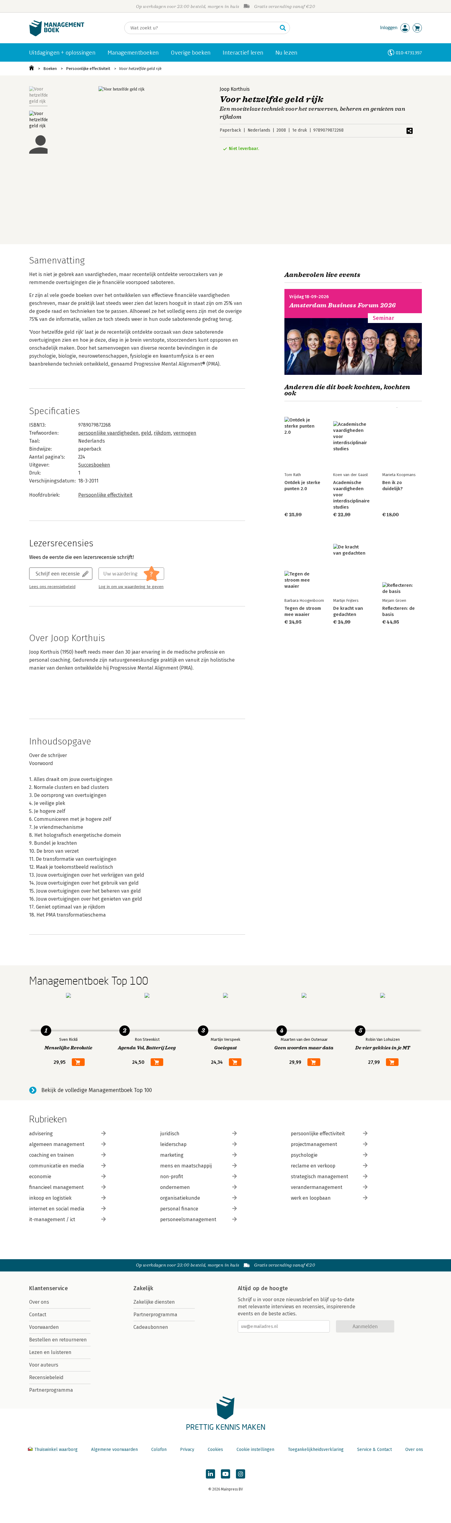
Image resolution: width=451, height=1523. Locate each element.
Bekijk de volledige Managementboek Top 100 (96, 1090)
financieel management (56, 1187)
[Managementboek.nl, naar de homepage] (56, 34)
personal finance (179, 1209)
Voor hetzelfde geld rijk (140, 68)
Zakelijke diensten (154, 1302)
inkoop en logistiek (50, 1198)
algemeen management (56, 1144)
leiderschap (173, 1144)
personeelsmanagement (188, 1219)
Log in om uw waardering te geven (131, 586)
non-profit (171, 1176)
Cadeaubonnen (150, 1327)
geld (146, 433)
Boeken (50, 68)
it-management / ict (52, 1219)
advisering (41, 1133)
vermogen (184, 433)
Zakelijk (143, 1288)
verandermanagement (316, 1187)
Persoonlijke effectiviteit (88, 68)
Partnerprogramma (51, 1390)
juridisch (169, 1133)
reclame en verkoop (313, 1166)
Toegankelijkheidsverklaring (316, 1449)
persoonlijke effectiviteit (318, 1133)
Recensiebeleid (46, 1377)
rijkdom (162, 433)
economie (40, 1176)
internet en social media (56, 1209)
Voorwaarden (44, 1327)
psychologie (304, 1155)
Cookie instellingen (255, 1449)
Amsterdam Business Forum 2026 (342, 305)
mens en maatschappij (186, 1166)
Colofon (159, 1449)
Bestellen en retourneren (58, 1340)
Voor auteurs (43, 1365)
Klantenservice (48, 1288)
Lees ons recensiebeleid (52, 586)
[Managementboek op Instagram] (240, 1474)
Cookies (215, 1449)
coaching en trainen (51, 1155)
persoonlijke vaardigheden (108, 433)
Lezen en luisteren (50, 1352)
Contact (37, 1314)
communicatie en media (56, 1166)
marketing (171, 1155)
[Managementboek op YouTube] (225, 1474)
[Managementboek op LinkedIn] (210, 1474)
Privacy (187, 1449)
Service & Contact (374, 1449)
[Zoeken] (283, 28)
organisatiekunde (180, 1198)
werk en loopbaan (311, 1198)
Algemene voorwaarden (114, 1449)
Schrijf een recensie (58, 573)
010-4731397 (409, 52)
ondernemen (175, 1187)
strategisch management (319, 1176)
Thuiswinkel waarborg (56, 1449)
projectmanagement (314, 1144)
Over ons (39, 1302)
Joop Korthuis (235, 89)
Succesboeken (94, 465)
